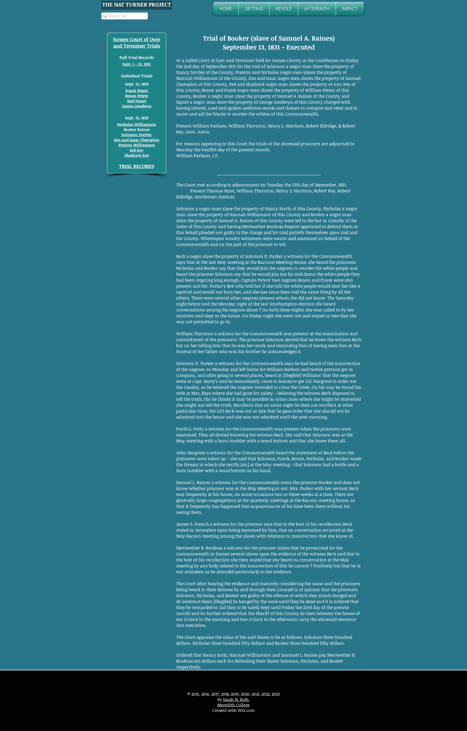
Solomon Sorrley (136, 134)
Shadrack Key (136, 155)
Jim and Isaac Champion (136, 139)
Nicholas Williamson (136, 124)
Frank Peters (136, 90)
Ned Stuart (136, 100)
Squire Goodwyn (137, 105)
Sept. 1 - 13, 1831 (136, 64)
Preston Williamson (136, 144)
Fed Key (137, 150)
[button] (254, 8)
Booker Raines (137, 129)
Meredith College (233, 704)
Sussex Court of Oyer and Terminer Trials (136, 42)
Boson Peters (136, 95)
